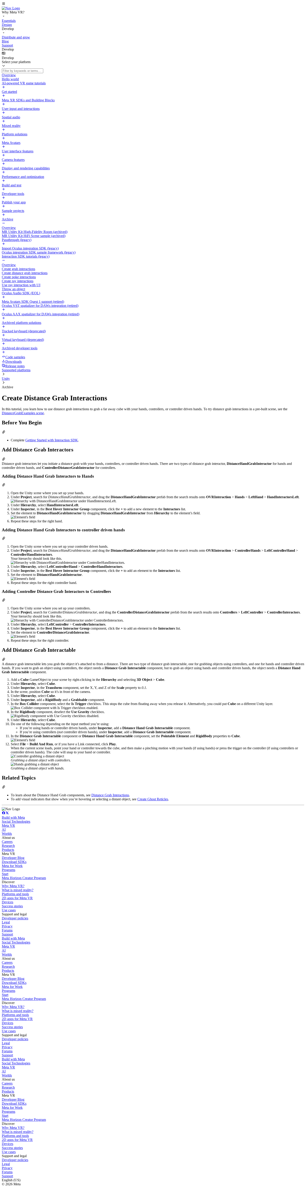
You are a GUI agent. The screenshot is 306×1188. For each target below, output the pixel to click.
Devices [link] (7, 902)
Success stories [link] (12, 906)
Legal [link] (6, 922)
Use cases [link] (9, 910)
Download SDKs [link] (14, 862)
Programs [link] (8, 870)
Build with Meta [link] (13, 817)
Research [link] (8, 846)
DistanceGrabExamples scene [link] (23, 413)
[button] (153, 4)
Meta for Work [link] (12, 866)
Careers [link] (7, 842)
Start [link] (5, 874)
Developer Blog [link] (13, 858)
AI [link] (4, 829)
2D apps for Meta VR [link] (17, 898)
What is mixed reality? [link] (17, 890)
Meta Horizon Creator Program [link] (24, 878)
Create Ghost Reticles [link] (152, 799)
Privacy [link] (7, 926)
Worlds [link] (7, 833)
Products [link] (8, 850)
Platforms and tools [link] (15, 894)
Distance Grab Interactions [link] (110, 795)
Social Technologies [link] (16, 821)
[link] (11, 8)
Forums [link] (7, 930)
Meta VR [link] (8, 825)
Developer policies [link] (15, 918)
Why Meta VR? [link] (13, 886)
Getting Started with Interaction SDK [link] (51, 440)
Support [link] (7, 934)
